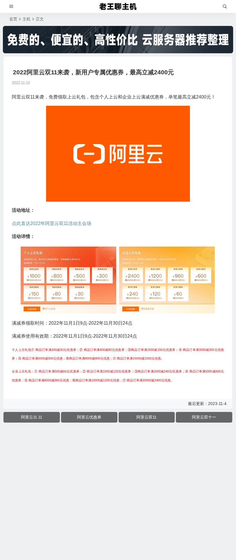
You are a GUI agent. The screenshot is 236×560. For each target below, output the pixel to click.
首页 (13, 19)
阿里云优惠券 (89, 417)
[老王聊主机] (118, 6)
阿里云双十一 (204, 417)
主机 (26, 19)
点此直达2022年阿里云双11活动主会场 (51, 223)
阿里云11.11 (31, 417)
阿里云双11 (146, 417)
